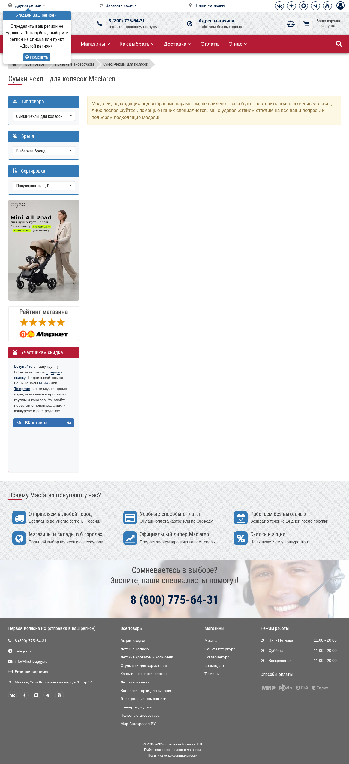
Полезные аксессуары (140, 715)
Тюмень (211, 674)
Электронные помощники (143, 699)
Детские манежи (135, 682)
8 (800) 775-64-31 (127, 20)
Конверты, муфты (136, 707)
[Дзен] (291, 5)
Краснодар (214, 666)
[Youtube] (327, 5)
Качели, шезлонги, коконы (144, 674)
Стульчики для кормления (144, 666)
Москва (211, 641)
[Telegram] (315, 5)
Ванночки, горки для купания (146, 691)
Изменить (38, 57)
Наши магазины (210, 5)
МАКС (44, 383)
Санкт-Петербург (219, 649)
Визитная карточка (31, 672)
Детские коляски (135, 649)
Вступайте (23, 366)
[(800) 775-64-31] (100, 24)
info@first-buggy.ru (31, 661)
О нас (235, 44)
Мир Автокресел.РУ (138, 724)
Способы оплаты (277, 674)
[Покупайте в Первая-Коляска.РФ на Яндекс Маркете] (43, 323)
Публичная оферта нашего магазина (172, 750)
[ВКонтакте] (279, 5)
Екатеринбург (216, 657)
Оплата (210, 44)
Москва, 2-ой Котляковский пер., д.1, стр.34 (54, 682)
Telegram (22, 389)
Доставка (175, 44)
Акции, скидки (133, 641)
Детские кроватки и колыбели (147, 657)
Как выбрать (134, 44)
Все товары (132, 628)
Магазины (93, 44)
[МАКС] (303, 5)
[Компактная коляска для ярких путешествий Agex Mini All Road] (43, 250)
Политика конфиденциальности (172, 755)
